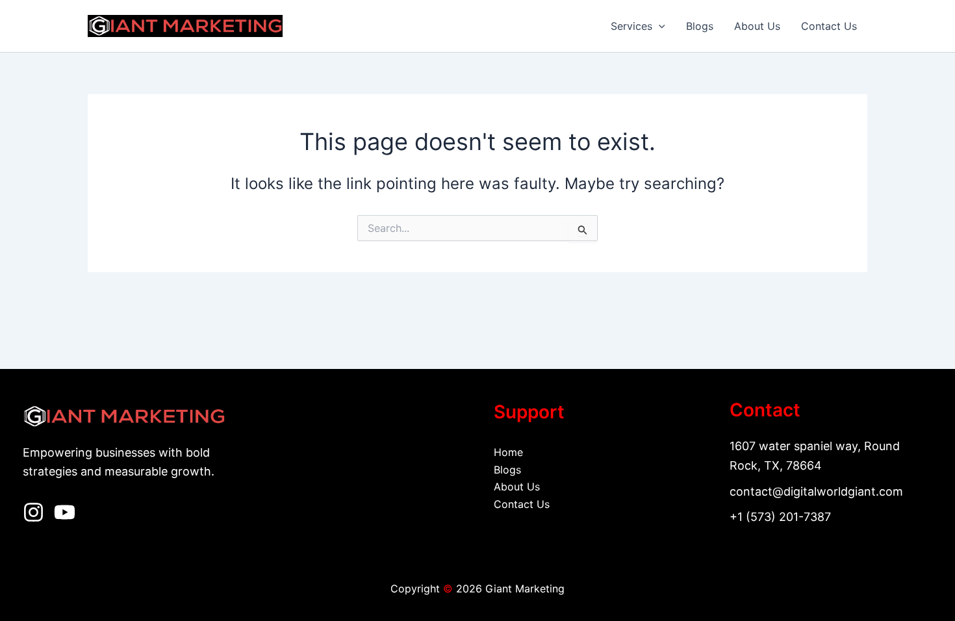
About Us (757, 25)
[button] (658, 26)
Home (508, 452)
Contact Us (829, 25)
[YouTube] (64, 512)
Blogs (699, 25)
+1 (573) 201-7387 (780, 517)
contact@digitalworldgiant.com (816, 491)
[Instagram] (33, 512)
